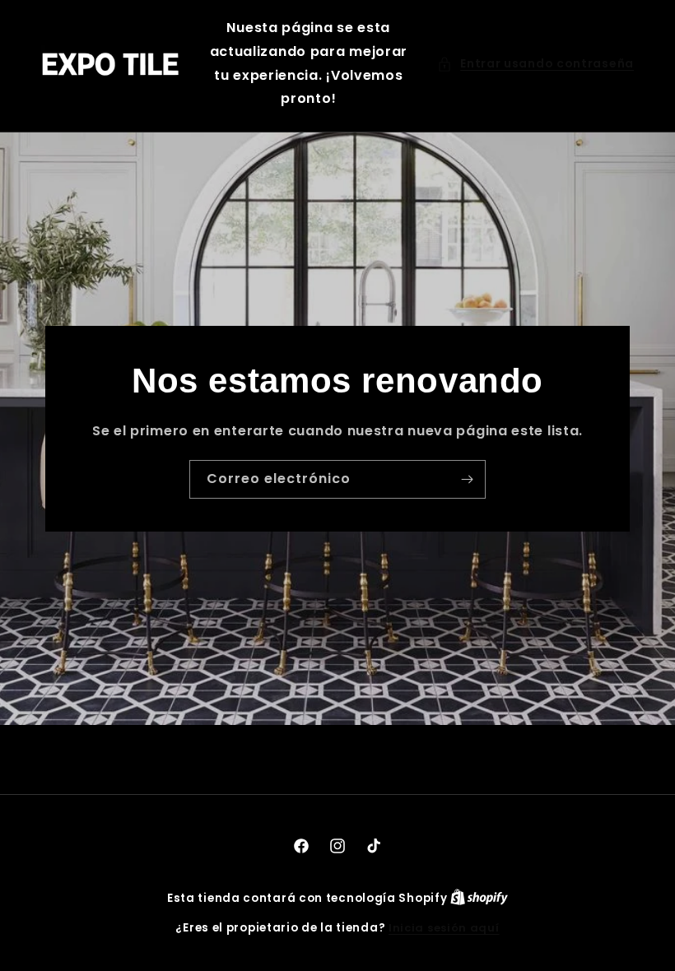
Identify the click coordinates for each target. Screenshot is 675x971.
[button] (535, 63)
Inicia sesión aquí (444, 928)
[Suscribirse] (467, 479)
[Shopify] (479, 898)
